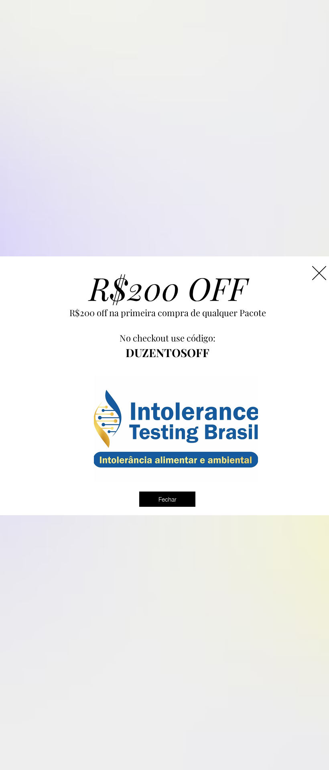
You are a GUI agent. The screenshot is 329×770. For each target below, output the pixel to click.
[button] (319, 273)
